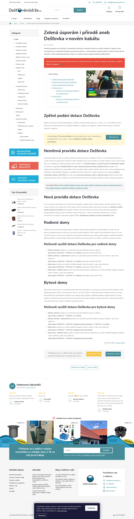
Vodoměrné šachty (21, 86)
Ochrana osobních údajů (31, 2)
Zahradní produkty (21, 119)
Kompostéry (21, 122)
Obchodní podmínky (15, 2)
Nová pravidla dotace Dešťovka (63, 85)
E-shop (16, 39)
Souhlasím (91, 508)
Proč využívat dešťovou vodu (69, 185)
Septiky (20, 78)
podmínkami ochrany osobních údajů (93, 455)
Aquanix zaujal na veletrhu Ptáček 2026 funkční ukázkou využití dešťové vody (41, 486)
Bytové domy (56, 96)
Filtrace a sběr (20, 64)
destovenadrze (110, 491)
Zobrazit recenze (30, 387)
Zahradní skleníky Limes (27, 140)
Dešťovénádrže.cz (111, 487)
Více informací (62, 511)
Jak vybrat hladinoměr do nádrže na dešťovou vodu (65, 475)
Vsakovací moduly (21, 50)
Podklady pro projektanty (17, 483)
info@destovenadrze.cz (113, 480)
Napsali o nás (13, 486)
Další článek (92, 367)
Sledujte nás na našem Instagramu (68, 418)
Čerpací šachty (22, 100)
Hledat (80, 10)
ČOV (19, 71)
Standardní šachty (23, 93)
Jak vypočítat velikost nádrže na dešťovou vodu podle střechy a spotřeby (65, 481)
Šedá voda (21, 82)
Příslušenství (22, 97)
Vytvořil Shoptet (120, 515)
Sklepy (20, 129)
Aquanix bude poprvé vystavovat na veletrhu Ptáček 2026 (41, 492)
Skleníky (20, 133)
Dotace (62, 64)
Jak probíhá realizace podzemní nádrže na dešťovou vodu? (67, 188)
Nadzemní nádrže (21, 54)
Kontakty (12, 491)
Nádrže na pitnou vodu (23, 57)
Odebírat (106, 450)
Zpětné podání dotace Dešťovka (63, 79)
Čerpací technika (21, 61)
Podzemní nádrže (21, 47)
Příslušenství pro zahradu (25, 126)
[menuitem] (15, 19)
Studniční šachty (23, 104)
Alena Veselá (120, 343)
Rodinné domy (57, 88)
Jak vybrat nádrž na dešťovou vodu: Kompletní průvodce (101, 185)
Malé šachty (21, 90)
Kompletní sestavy (21, 43)
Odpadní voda (20, 68)
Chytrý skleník (24, 137)
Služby (18, 115)
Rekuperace (21, 75)
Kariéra (11, 488)
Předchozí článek (78, 367)
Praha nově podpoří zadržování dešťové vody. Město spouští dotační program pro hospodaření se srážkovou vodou (41, 478)
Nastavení (42, 515)
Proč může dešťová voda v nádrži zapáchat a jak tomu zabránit (63, 487)
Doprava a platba (14, 480)
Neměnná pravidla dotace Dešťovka (64, 82)
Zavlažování (19, 108)
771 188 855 (110, 484)
